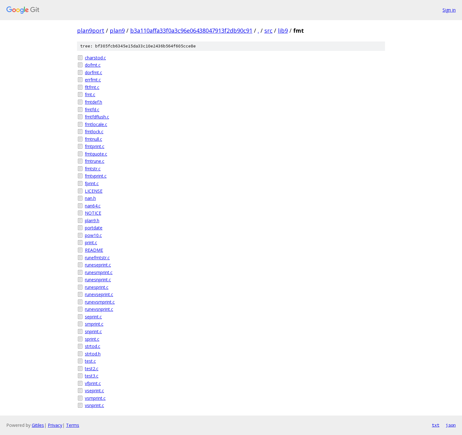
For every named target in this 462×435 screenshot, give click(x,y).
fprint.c (92, 183)
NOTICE (93, 213)
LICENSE (93, 191)
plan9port (90, 30)
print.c (91, 242)
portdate (93, 228)
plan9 (117, 30)
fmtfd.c (92, 110)
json (451, 425)
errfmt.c (93, 80)
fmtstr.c (93, 169)
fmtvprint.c (96, 176)
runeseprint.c (98, 265)
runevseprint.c (99, 294)
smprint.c (94, 324)
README (94, 250)
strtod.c (92, 346)
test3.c (91, 376)
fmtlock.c (94, 132)
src (268, 30)
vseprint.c (94, 391)
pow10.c (93, 235)
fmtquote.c (96, 154)
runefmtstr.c (97, 258)
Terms (72, 425)
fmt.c (90, 94)
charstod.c (95, 58)
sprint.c (92, 339)
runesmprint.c (99, 272)
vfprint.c (93, 383)
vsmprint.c (95, 398)
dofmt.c (93, 65)
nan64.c (93, 206)
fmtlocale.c (96, 124)
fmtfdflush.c (97, 117)
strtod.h (93, 354)
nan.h (90, 198)
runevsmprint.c (100, 302)
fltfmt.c (92, 87)
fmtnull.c (93, 139)
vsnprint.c (94, 405)
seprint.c (93, 317)
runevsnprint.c (99, 309)
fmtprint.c (94, 146)
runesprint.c (96, 287)
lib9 (283, 30)
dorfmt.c (93, 72)
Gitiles (38, 425)
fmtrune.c (94, 161)
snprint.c (93, 331)
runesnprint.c (98, 280)
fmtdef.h (93, 102)
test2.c (91, 369)
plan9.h (92, 220)
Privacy (55, 425)
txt (435, 425)
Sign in (449, 10)
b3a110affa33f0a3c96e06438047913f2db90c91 (191, 30)
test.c (90, 361)
